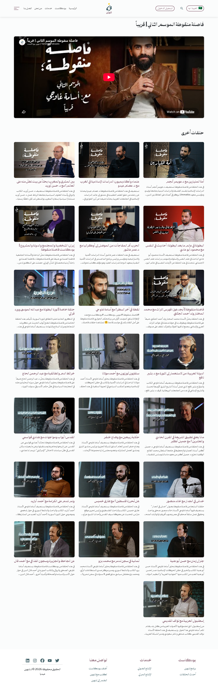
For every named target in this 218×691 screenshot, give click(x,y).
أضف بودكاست (98, 669)
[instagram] (35, 660)
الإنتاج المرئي (144, 674)
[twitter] (57, 660)
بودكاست (60, 8)
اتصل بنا (28, 8)
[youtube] (50, 660)
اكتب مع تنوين (98, 674)
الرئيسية (73, 8)
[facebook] (42, 660)
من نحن (38, 8)
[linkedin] (28, 660)
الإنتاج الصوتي (144, 669)
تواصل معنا (98, 660)
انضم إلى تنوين (99, 680)
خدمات (48, 8)
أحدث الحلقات (188, 674)
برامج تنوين (190, 669)
